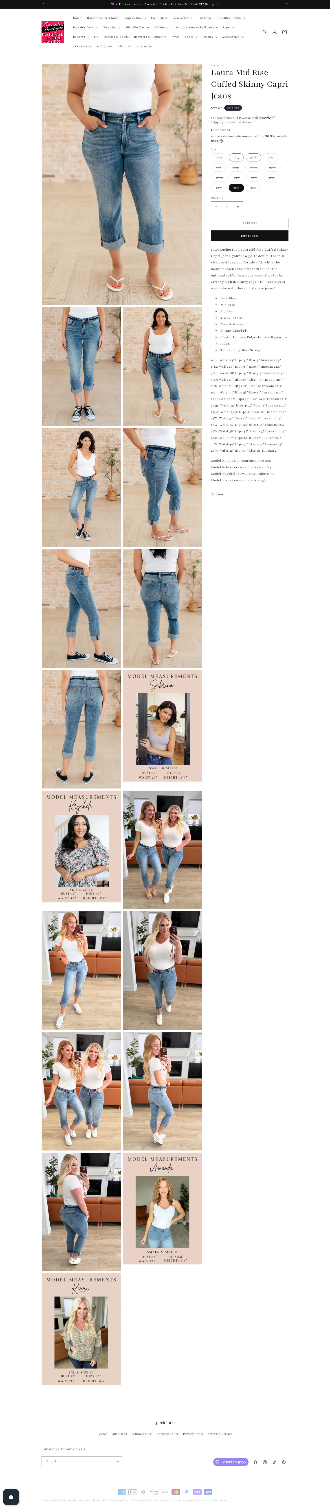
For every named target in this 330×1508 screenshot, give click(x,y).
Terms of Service (220, 1434)
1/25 (236, 157)
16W (256, 179)
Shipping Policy (167, 1434)
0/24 (221, 158)
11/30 (256, 169)
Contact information (215, 1497)
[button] (134, 18)
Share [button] (220, 494)
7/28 (221, 169)
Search (103, 1434)
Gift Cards (119, 1434)
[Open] (11, 1497)
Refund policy (119, 1497)
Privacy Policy (193, 1434)
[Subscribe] (117, 1460)
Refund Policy (141, 1434)
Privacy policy (141, 1497)
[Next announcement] (287, 4)
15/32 (222, 179)
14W (239, 179)
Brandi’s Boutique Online (66, 1497)
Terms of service (164, 1497)
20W (221, 189)
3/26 (253, 157)
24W (256, 189)
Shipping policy (188, 1497)
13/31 (275, 169)
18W (274, 179)
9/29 (238, 169)
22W (238, 189)
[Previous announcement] (43, 4)
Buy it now (250, 236)
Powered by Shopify (94, 1497)
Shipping (217, 122)
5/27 (273, 158)
